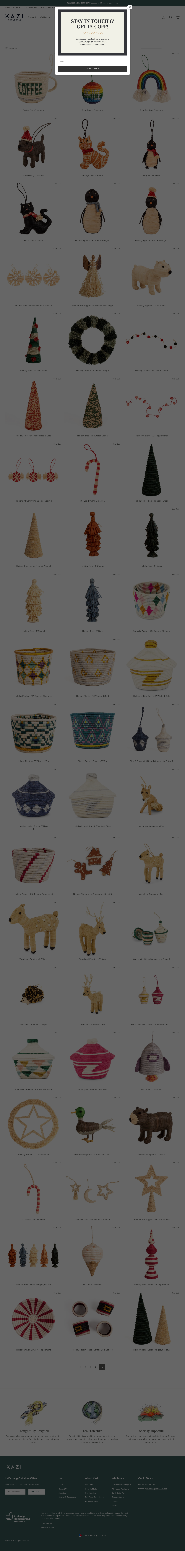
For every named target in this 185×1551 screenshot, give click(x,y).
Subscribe (92, 68)
